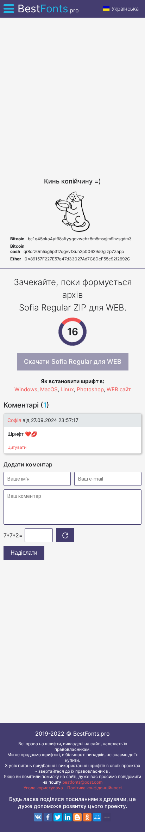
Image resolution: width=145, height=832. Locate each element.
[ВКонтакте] (38, 817)
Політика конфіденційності (94, 787)
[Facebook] (48, 817)
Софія (15, 420)
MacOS (49, 389)
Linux (67, 389)
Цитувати (16, 447)
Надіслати (24, 553)
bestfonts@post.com (82, 782)
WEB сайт (119, 389)
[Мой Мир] (97, 817)
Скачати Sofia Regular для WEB (72, 361)
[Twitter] (57, 817)
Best (48, 8)
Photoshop (90, 389)
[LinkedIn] (67, 817)
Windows (25, 389)
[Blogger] (77, 817)
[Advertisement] (72, 97)
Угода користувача (43, 787)
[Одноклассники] (87, 817)
